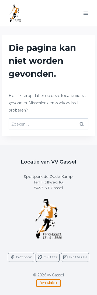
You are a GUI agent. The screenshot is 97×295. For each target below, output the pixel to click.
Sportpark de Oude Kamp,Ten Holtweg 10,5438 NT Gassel (49, 182)
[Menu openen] (86, 13)
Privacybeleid (48, 283)
